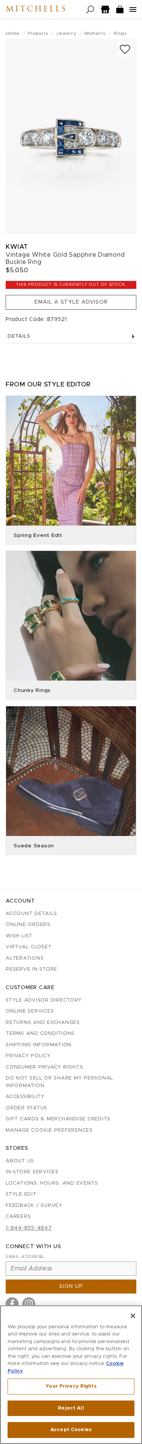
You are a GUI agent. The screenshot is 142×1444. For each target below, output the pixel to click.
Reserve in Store (31, 969)
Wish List (19, 936)
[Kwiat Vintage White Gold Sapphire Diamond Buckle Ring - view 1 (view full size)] (71, 136)
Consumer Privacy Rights (44, 1067)
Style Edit (21, 1194)
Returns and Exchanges (43, 1022)
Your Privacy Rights (70, 1386)
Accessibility (25, 1096)
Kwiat (17, 247)
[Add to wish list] (125, 49)
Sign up (71, 1286)
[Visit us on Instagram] (28, 1303)
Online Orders (28, 924)
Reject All (71, 1408)
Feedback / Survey (34, 1205)
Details (19, 336)
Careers (18, 1216)
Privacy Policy (28, 1055)
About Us (20, 1161)
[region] (71, 1374)
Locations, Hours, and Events (52, 1183)
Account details (31, 913)
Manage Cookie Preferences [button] (49, 1130)
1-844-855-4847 (29, 1228)
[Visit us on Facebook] (12, 1303)
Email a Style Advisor (71, 302)
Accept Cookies (71, 1429)
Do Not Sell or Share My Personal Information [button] (59, 1082)
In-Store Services (32, 1171)
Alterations (25, 958)
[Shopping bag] (120, 10)
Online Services (30, 1011)
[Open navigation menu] (133, 9)
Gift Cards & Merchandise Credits (58, 1119)
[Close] (133, 1316)
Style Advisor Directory (43, 1000)
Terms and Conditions (40, 1033)
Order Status (26, 1108)
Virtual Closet (29, 947)
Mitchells (36, 9)
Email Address (25, 1257)
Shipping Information (39, 1044)
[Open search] (90, 10)
